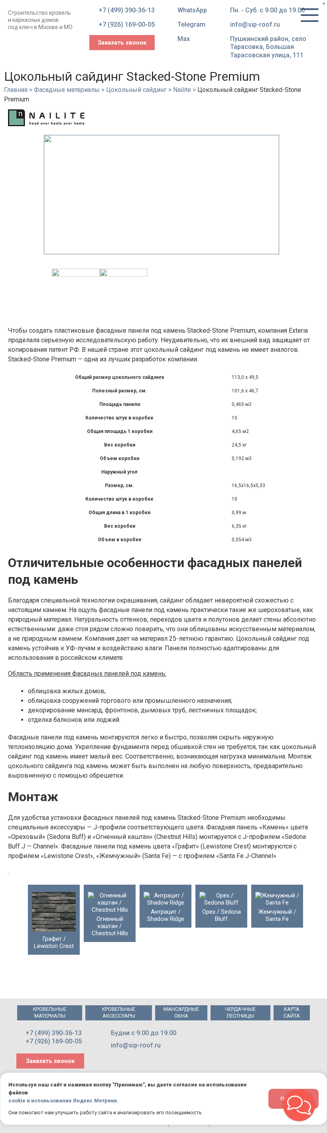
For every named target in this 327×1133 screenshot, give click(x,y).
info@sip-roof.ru (255, 24)
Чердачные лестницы (240, 1012)
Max (183, 39)
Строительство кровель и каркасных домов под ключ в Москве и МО (40, 20)
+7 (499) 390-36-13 (126, 10)
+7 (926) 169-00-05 (126, 24)
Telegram (191, 24)
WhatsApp (192, 10)
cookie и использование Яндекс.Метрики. (63, 1101)
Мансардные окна (181, 1012)
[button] (299, 1105)
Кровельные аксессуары (118, 1012)
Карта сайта (292, 1012)
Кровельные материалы (49, 1012)
